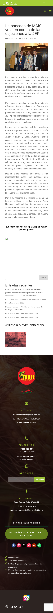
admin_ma (12, 38)
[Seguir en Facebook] (4, 3)
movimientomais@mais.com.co (26, 415)
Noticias (33, 38)
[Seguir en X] (11, 3)
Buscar (43, 277)
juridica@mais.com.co (26, 422)
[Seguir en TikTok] (29, 545)
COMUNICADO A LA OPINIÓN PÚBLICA (21, 314)
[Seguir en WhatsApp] (39, 545)
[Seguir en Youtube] (15, 3)
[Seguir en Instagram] (7, 3)
